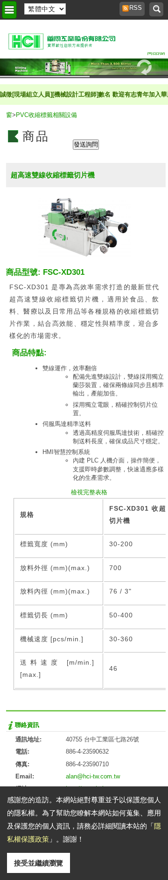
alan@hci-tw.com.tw (93, 776)
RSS (133, 7)
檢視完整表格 (89, 492)
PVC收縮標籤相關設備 (46, 114)
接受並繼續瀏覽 (38, 863)
